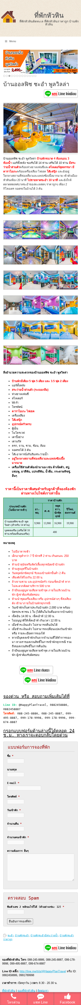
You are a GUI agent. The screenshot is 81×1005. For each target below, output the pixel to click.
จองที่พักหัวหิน (26, 990)
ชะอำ (11, 935)
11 (30, 76)
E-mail (13, 783)
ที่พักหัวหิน (49, 15)
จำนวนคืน (14, 823)
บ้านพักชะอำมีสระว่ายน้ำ (44, 935)
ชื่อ (10, 755)
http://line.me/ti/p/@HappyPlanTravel (43, 971)
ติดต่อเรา (43, 990)
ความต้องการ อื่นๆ (18, 850)
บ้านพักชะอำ (22, 935)
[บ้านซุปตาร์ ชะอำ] (31, 313)
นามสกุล (12, 769)
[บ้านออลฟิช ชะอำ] (13, 213)
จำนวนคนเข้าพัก (18, 837)
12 (33, 76)
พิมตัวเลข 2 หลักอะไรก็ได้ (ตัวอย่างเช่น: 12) (35, 906)
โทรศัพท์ (13, 796)
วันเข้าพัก (14, 810)
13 (35, 76)
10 (28, 76)
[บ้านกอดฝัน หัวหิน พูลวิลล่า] (40, 62)
